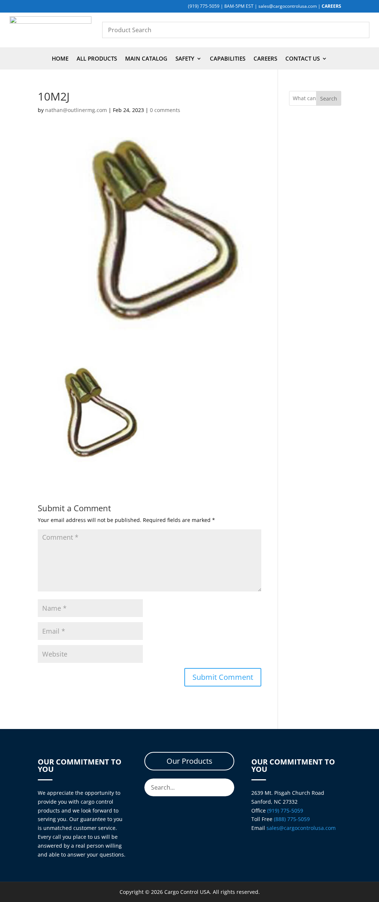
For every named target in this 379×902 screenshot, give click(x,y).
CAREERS (331, 6)
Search (328, 98)
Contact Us (302, 59)
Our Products (189, 761)
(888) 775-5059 (292, 819)
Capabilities (227, 59)
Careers (265, 59)
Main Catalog (146, 59)
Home (60, 59)
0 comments (165, 109)
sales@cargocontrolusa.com (287, 6)
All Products (97, 59)
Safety (184, 59)
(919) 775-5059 (203, 6)
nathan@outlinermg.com (76, 109)
